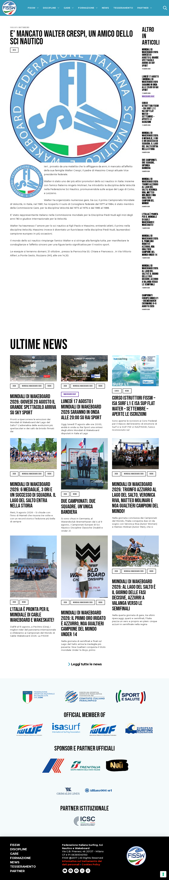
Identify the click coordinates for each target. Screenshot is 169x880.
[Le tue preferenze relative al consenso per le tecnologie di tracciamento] (163, 874)
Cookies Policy (91, 864)
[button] (165, 8)
